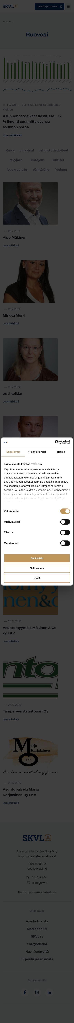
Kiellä (37, 578)
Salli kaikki (37, 558)
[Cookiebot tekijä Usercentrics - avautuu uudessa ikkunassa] (55, 442)
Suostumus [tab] (13, 451)
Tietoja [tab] (61, 451)
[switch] (65, 522)
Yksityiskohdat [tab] (37, 451)
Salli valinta (37, 568)
